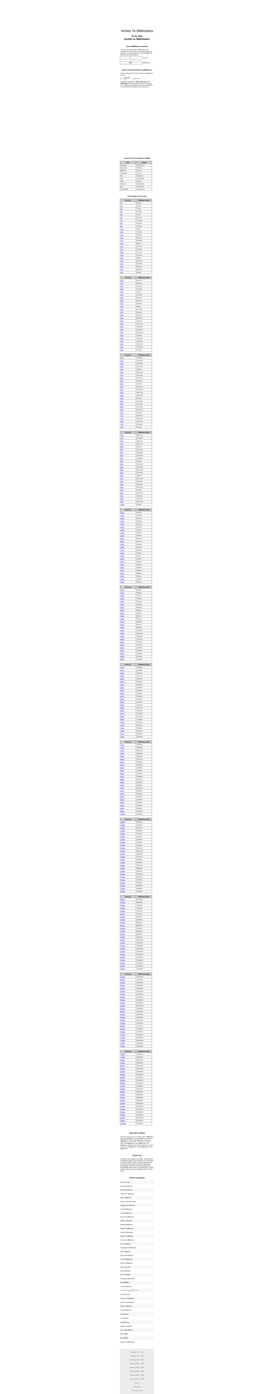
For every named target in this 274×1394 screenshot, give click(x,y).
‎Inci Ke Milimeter (126, 1286)
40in (122, 321)
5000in (123, 969)
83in (122, 455)
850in (122, 771)
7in (122, 220)
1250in (123, 833)
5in (122, 214)
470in (122, 650)
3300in (123, 920)
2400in (123, 888)
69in (122, 410)
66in (122, 401)
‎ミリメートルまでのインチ (129, 1290)
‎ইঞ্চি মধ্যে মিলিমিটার (125, 1275)
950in (122, 799)
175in (122, 553)
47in (122, 341)
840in (122, 768)
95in (122, 490)
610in (122, 696)
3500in (123, 925)
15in (122, 243)
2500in (123, 891)
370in (122, 622)
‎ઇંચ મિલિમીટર (124, 1318)
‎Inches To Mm (125, 1182)
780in (122, 750)
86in (122, 464)
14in (122, 240)
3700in (123, 931)
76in (122, 435)
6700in (123, 1023)
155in (122, 541)
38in (122, 315)
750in (122, 737)
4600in (123, 957)
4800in (123, 963)
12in (122, 235)
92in (122, 481)
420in (122, 636)
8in (122, 223)
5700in (123, 994)
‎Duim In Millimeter (126, 1263)
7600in (123, 1054)
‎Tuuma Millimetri (126, 1213)
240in (122, 579)
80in (122, 447)
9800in (123, 1118)
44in (122, 332)
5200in (123, 980)
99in (122, 501)
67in (122, 404)
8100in (123, 1069)
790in (122, 753)
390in (122, 627)
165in (122, 547)
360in (122, 619)
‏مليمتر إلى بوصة (125, 1267)
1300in (123, 836)
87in (122, 467)
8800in (123, 1089)
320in (122, 607)
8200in (123, 1071)
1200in (123, 831)
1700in (123, 859)
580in (122, 687)
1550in (123, 851)
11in (122, 232)
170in (122, 550)
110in (122, 515)
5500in (123, 988)
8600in (123, 1083)
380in (122, 624)
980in (122, 808)
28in (122, 286)
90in (122, 475)
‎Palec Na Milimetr (126, 1190)
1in (122, 203)
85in (122, 461)
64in (122, 395)
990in (122, 811)
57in (122, 375)
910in (122, 788)
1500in (123, 848)
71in (122, 415)
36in (122, 309)
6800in (123, 1026)
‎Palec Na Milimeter (126, 1255)
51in (122, 358)
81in (122, 449)
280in (122, 596)
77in (122, 438)
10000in (123, 1123)
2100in (123, 880)
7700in (123, 1057)
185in (122, 559)
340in (122, 613)
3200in (123, 917)
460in (122, 648)
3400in (123, 922)
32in (122, 298)
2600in (123, 899)
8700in (123, 1086)
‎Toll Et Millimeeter (126, 1209)
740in (122, 734)
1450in (123, 845)
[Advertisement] (102, 33)
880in (122, 779)
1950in (123, 874)
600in (122, 693)
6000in (123, 1003)
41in (122, 324)
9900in (123, 1121)
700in (122, 722)
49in (122, 347)
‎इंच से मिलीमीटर (124, 1282)
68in (122, 407)
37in (122, 312)
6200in (123, 1008)
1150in (123, 828)
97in (122, 496)
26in (122, 280)
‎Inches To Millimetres (127, 1342)
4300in (123, 948)
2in (122, 206)
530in (122, 673)
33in (122, 300)
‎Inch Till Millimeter (126, 1259)
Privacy (137, 1383)
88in (122, 470)
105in (122, 512)
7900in (123, 1063)
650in (122, 708)
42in (122, 326)
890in (122, 782)
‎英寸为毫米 (124, 1334)
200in (122, 567)
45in (122, 335)
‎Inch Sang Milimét (126, 1330)
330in (122, 610)
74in (122, 424)
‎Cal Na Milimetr (125, 1244)
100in (122, 504)
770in (122, 747)
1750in (123, 862)
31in (122, 295)
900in (122, 785)
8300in (123, 1074)
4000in (123, 940)
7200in (123, 1037)
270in (122, 593)
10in (122, 229)
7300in (123, 1040)
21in (122, 261)
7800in (123, 1060)
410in (122, 633)
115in (122, 518)
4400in (123, 951)
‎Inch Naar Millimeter (127, 1240)
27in (122, 283)
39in (122, 318)
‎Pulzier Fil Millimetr (126, 1236)
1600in (123, 854)
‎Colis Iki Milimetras (126, 1232)
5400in (123, 985)
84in (122, 458)
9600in (123, 1112)
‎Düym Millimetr (125, 1271)
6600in (123, 1020)
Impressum (137, 1387)
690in (122, 719)
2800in (123, 905)
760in (122, 745)
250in (122, 582)
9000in (123, 1095)
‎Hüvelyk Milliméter (126, 1224)
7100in (123, 1034)
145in (122, 536)
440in (122, 642)
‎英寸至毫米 (124, 1338)
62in (122, 389)
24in (122, 269)
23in (122, 266)
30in (122, 292)
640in (122, 705)
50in (122, 350)
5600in (123, 991)
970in (122, 805)
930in (122, 794)
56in (122, 372)
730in (122, 731)
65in (122, 398)
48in (122, 344)
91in (122, 478)
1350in (123, 839)
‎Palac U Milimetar (126, 1221)
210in (122, 570)
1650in (123, 857)
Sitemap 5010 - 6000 (137, 1375)
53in (122, 363)
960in (122, 802)
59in (122, 381)
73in (122, 421)
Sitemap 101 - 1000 (137, 1356)
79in (122, 444)
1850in (123, 868)
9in (122, 226)
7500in (123, 1046)
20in (122, 258)
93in (122, 484)
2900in (123, 908)
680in (122, 716)
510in (122, 667)
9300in (123, 1103)
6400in (123, 1014)
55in (122, 369)
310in (122, 604)
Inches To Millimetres (137, 31)
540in (122, 676)
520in (122, 670)
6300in (123, 1011)
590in (122, 690)
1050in (123, 822)
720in (122, 728)
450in (122, 645)
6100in (123, 1006)
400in (122, 630)
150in (122, 538)
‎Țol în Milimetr (125, 1251)
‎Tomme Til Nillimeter (127, 1194)
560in (122, 682)
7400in (123, 1043)
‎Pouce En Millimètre (127, 1217)
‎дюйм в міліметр (126, 1326)
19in (122, 255)
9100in (123, 1097)
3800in (123, 934)
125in (122, 524)
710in (122, 725)
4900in (123, 966)
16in (122, 246)
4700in (123, 960)
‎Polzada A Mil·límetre (127, 1278)
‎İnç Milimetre (124, 1322)
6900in (123, 1029)
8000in (123, 1066)
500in (122, 659)
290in (122, 598)
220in (122, 573)
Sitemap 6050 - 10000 (137, 1379)
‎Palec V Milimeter (126, 1306)
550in (122, 679)
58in (122, 378)
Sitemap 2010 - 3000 (137, 1363)
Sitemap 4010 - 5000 (137, 1371)
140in (122, 533)
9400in (123, 1106)
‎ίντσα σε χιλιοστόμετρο (128, 1201)
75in (122, 427)
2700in (123, 902)
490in (122, 656)
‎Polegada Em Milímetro (128, 1248)
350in (122, 616)
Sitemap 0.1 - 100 (137, 1352)
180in (122, 556)
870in (122, 776)
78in (122, 441)
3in (122, 209)
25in (122, 272)
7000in (123, 1032)
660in (122, 711)
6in (122, 217)
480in (122, 653)
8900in (123, 1092)
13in (122, 238)
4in (122, 212)
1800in (123, 865)
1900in (123, 871)
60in (122, 384)
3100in (123, 914)
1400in (123, 842)
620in (122, 699)
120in (122, 521)
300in (122, 601)
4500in (123, 954)
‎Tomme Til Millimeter (127, 1298)
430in (122, 639)
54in (122, 366)
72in (122, 418)
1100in (123, 825)
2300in (123, 885)
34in (122, 303)
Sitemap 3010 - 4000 (137, 1367)
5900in (123, 1000)
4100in (123, 943)
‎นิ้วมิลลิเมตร (124, 1314)
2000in (123, 877)
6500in (123, 1017)
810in (122, 759)
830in (122, 765)
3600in (123, 928)
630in (122, 702)
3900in (123, 937)
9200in (123, 1100)
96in (122, 493)
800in (122, 756)
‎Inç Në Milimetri (125, 1310)
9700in (123, 1115)
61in (122, 387)
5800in (123, 997)
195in (122, 564)
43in (122, 329)
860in (122, 773)
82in (122, 452)
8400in (123, 1077)
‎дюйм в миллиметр (127, 1302)
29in (122, 289)
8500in (123, 1080)
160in (122, 544)
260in (122, 590)
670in (122, 713)
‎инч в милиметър (126, 1186)
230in (122, 576)
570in (122, 684)
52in (122, 361)
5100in (123, 977)
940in (122, 797)
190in (122, 562)
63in (122, 392)
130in (122, 527)
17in (122, 249)
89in (122, 473)
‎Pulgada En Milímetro (127, 1205)
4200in (123, 946)
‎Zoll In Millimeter (126, 1197)
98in (122, 499)
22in (122, 264)
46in (122, 338)
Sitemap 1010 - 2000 (137, 1360)
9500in (123, 1109)
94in (122, 487)
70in (122, 413)
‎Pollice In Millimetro (126, 1228)
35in (122, 306)
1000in (123, 814)
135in (122, 530)
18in (122, 252)
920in (122, 791)
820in (122, 762)
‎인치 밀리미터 (125, 1294)
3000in (123, 911)
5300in (123, 982)
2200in (123, 883)
